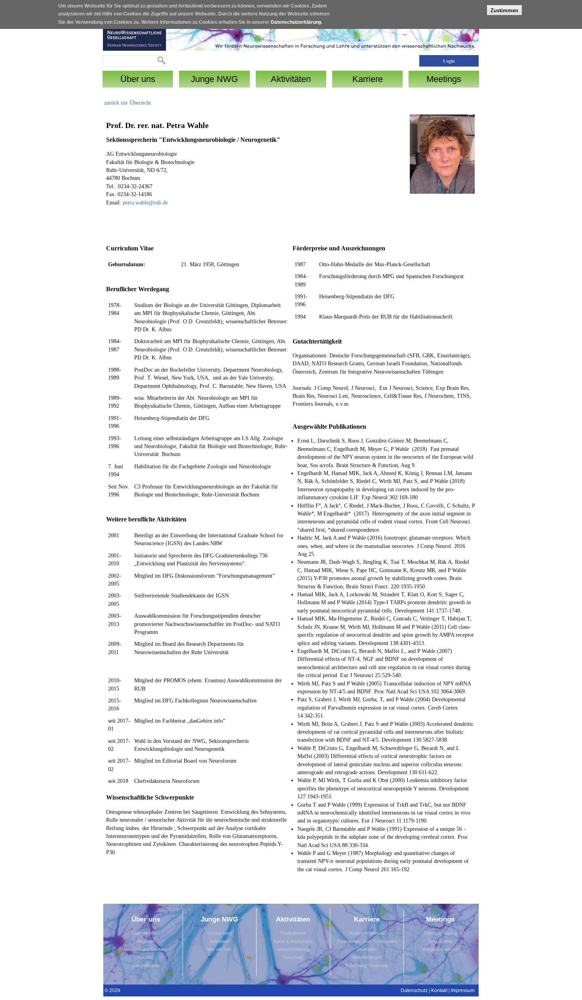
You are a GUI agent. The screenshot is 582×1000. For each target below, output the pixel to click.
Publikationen (293, 933)
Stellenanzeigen (367, 957)
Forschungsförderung (367, 965)
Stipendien (367, 949)
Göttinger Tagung (440, 933)
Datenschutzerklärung (296, 22)
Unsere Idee (219, 933)
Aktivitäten (219, 941)
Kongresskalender (440, 949)
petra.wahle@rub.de (145, 203)
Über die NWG (145, 933)
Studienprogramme (366, 933)
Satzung (146, 957)
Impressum (463, 990)
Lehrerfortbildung (293, 949)
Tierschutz (293, 957)
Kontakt (439, 990)
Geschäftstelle (146, 965)
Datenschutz (414, 990)
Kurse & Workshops (293, 941)
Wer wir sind (219, 949)
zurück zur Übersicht (127, 103)
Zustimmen (504, 10)
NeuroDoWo (440, 941)
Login (449, 61)
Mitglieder (146, 941)
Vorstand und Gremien (145, 949)
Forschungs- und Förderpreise (366, 941)
